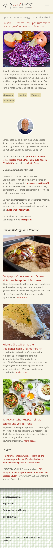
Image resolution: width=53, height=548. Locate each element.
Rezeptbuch (36, 95)
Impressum (8, 503)
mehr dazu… (22, 297)
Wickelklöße (8, 163)
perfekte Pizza (32, 163)
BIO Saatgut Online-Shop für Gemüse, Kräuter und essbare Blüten (25, 472)
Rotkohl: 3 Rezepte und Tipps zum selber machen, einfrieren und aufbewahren (26, 24)
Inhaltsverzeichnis (12, 496)
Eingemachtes (8, 95)
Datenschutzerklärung (14, 510)
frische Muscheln (25, 159)
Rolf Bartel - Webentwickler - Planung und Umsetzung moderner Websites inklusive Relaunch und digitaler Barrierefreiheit (23, 459)
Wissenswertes (9, 100)
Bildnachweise (10, 516)
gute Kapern (41, 159)
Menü (47, 4)
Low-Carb (22, 95)
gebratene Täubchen (36, 156)
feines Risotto (9, 159)
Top (47, 540)
